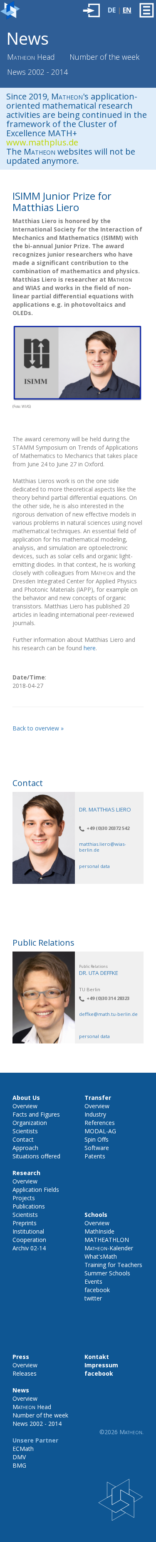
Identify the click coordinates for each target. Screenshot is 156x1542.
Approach (25, 1148)
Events (93, 1281)
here (90, 648)
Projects (23, 1198)
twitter (93, 1298)
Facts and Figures (36, 1114)
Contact (23, 1139)
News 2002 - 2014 (37, 72)
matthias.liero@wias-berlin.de (102, 846)
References (99, 1123)
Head (31, 57)
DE (112, 10)
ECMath (23, 1449)
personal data (94, 866)
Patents (94, 1156)
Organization (29, 1123)
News (27, 38)
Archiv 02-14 (29, 1248)
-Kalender (108, 1248)
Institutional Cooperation (29, 1235)
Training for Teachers (113, 1265)
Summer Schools (107, 1273)
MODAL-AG (100, 1131)
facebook (97, 1290)
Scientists (25, 1131)
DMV (19, 1457)
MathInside (99, 1231)
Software (96, 1148)
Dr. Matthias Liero (105, 809)
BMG (19, 1465)
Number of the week (104, 57)
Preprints (24, 1223)
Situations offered (36, 1156)
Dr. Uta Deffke (98, 973)
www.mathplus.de (42, 142)
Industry (95, 1114)
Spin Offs (96, 1139)
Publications (28, 1206)
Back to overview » (38, 728)
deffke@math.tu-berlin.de (108, 1014)
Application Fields (35, 1189)
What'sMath (100, 1256)
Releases (24, 1373)
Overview (24, 1106)
